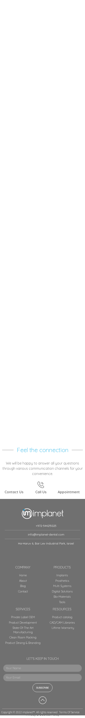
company (23, 567)
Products (62, 567)
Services (23, 609)
